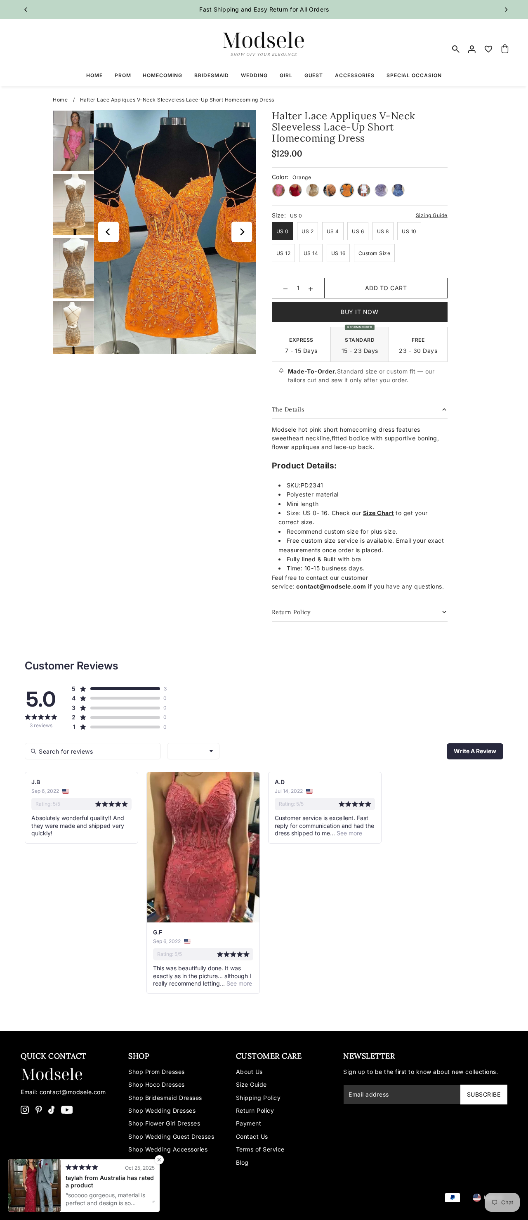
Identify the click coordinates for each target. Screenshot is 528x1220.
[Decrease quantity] (285, 288)
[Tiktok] (51, 1109)
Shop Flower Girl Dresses (164, 1123)
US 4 (333, 231)
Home (60, 100)
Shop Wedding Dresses (162, 1110)
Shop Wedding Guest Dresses (171, 1136)
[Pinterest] (38, 1109)
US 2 (308, 231)
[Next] (506, 9)
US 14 (311, 253)
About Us (249, 1071)
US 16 (338, 253)
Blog (242, 1162)
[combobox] (193, 751)
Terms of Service (260, 1149)
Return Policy (255, 1110)
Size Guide (251, 1084)
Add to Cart (386, 287)
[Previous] (26, 9)
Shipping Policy (258, 1097)
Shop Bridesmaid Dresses (165, 1097)
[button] (115, 689)
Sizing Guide (432, 215)
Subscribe (484, 1094)
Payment (249, 1123)
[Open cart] (504, 49)
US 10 (409, 231)
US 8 (383, 231)
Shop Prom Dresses (156, 1071)
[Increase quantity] (310, 288)
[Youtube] (67, 1109)
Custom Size (374, 253)
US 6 (358, 231)
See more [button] (238, 983)
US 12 (283, 253)
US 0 (282, 231)
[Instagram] (25, 1109)
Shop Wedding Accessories (167, 1149)
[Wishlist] (488, 49)
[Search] (455, 49)
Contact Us (252, 1136)
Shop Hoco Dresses (156, 1084)
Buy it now (359, 311)
